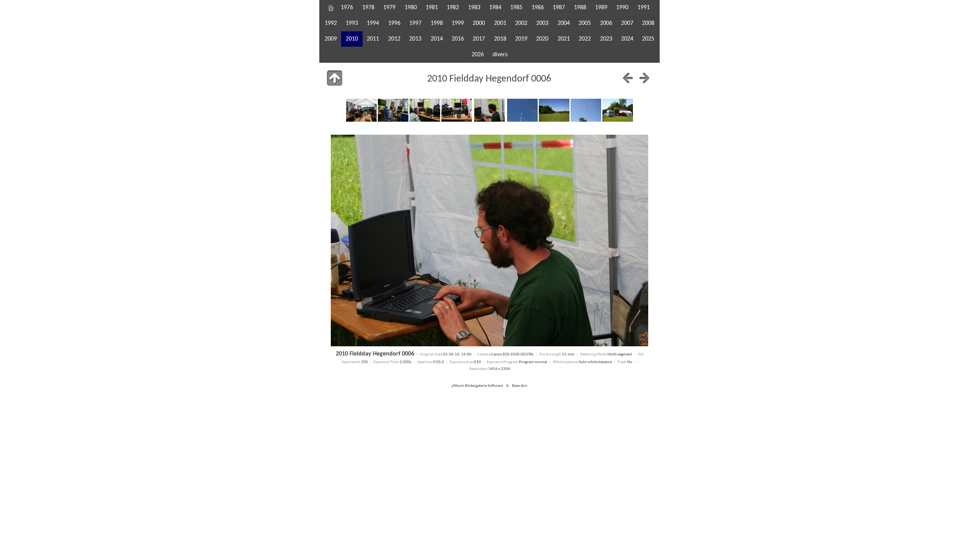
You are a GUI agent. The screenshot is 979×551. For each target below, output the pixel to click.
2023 (606, 39)
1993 (352, 23)
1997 (415, 23)
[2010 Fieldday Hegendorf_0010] (617, 110)
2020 (542, 39)
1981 (432, 8)
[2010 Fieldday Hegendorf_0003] (393, 110)
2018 (500, 39)
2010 (352, 39)
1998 (437, 23)
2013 (415, 39)
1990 (622, 8)
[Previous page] (628, 78)
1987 (559, 8)
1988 (580, 8)
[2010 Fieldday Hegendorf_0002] (361, 110)
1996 (394, 23)
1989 (601, 8)
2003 (542, 23)
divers (500, 55)
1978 (368, 8)
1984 (495, 8)
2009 (331, 39)
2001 (500, 23)
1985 (516, 8)
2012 (394, 39)
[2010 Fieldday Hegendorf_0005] (456, 110)
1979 (389, 8)
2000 (479, 23)
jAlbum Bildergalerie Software (477, 386)
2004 (564, 23)
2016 (458, 39)
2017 (479, 39)
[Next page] (644, 78)
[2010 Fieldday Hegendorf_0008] (554, 110)
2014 (437, 39)
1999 (458, 23)
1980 (411, 8)
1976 (347, 8)
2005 (585, 23)
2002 (521, 23)
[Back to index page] (334, 78)
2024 (627, 39)
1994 (373, 23)
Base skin (519, 386)
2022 (585, 39)
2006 (606, 23)
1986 (538, 8)
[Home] (331, 7)
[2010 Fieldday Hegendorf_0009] (586, 110)
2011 (373, 39)
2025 (648, 39)
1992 (331, 23)
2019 (521, 39)
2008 (648, 23)
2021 (564, 39)
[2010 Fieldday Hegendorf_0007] (522, 110)
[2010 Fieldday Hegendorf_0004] (425, 110)
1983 (474, 8)
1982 (453, 8)
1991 (643, 8)
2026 (478, 55)
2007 (627, 23)
